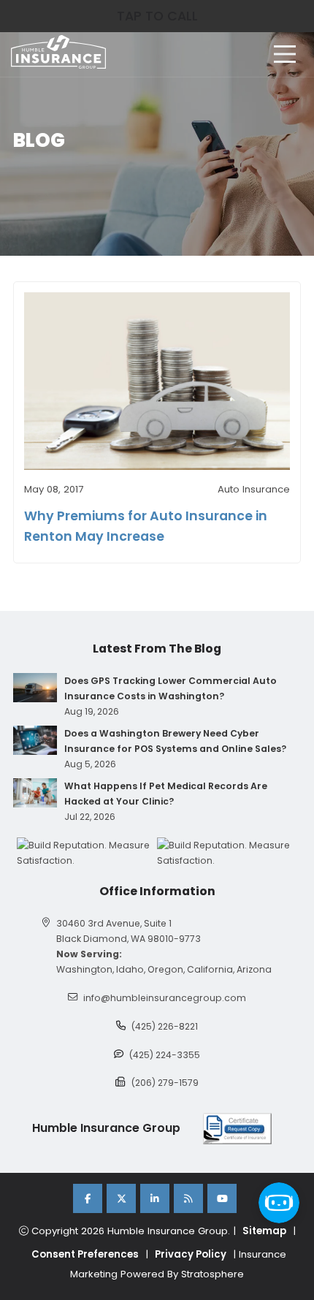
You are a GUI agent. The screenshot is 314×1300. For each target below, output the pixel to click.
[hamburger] (285, 54)
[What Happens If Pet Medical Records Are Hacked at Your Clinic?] (35, 792)
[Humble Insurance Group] (58, 52)
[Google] (188, 1198)
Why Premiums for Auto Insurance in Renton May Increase (145, 526)
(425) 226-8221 (164, 1026)
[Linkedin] (154, 1198)
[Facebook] (87, 1198)
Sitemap (264, 1231)
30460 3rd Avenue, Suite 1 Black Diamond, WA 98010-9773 (128, 931)
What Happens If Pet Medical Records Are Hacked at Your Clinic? (165, 793)
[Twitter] (121, 1198)
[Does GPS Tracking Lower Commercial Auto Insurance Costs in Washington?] (35, 687)
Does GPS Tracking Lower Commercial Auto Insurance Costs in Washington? (170, 688)
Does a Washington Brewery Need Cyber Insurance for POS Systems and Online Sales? (175, 741)
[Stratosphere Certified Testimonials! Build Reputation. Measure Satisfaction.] (87, 852)
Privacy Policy (190, 1254)
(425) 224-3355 (164, 1055)
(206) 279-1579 (165, 1082)
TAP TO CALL (157, 16)
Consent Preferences (85, 1254)
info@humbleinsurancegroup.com (164, 998)
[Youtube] (222, 1198)
